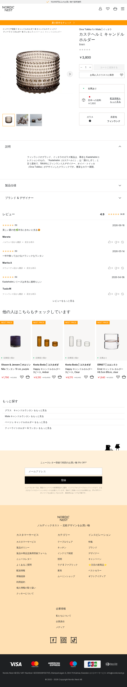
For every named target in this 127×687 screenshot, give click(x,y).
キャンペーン (94, 559)
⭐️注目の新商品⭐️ (97, 564)
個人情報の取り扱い (26, 587)
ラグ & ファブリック (68, 564)
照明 (60, 559)
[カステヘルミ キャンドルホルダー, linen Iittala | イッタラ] (37, 73)
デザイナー (93, 553)
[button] (84, 50)
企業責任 (60, 621)
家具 (60, 570)
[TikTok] (74, 639)
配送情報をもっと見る (115, 100)
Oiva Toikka (85, 29)
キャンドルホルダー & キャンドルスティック (36, 29)
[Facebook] (53, 639)
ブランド (92, 547)
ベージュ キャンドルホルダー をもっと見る (26, 422)
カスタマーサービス (26, 541)
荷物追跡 (20, 576)
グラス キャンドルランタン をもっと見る (26, 410)
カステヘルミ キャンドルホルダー (47, 32)
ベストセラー (94, 570)
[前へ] (5, 74)
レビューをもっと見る (63, 300)
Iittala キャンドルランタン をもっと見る (24, 416)
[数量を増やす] (90, 67)
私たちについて (63, 615)
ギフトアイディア (97, 576)
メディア (60, 627)
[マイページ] (100, 8)
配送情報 (20, 570)
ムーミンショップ (66, 576)
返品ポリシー (22, 547)
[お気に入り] (108, 8)
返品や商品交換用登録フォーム (31, 553)
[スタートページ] (8, 8)
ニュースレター (24, 559)
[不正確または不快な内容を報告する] (122, 242)
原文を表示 (29, 242)
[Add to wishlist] (21, 377)
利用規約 (20, 582)
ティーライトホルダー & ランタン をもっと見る (28, 428)
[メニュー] (122, 8)
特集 (90, 541)
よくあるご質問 (24, 564)
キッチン (62, 547)
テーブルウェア (65, 541)
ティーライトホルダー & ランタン (17, 32)
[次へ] (70, 74)
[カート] (115, 8)
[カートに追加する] (28, 377)
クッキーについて (25, 593)
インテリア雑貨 (8, 29)
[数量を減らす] (81, 67)
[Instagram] (63, 639)
